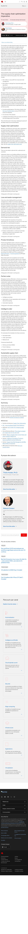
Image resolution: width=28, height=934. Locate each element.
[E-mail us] (12, 35)
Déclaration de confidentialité (6, 869)
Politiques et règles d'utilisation (6, 871)
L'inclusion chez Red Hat (5, 861)
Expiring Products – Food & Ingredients (10, 253)
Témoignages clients (5, 835)
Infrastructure (9, 728)
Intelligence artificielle (11, 640)
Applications (8, 749)
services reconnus (4, 827)
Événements (3, 858)
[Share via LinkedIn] (8, 35)
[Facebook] (8, 797)
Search (24, 534)
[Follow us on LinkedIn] (4, 477)
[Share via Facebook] (6, 35)
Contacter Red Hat (4, 859)
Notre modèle (4, 833)
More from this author (9, 489)
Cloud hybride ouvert (11, 662)
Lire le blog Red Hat (18, 859)
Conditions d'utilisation (19, 869)
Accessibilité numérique (19, 871)
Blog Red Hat (4, 6)
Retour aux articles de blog (7, 42)
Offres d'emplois (17, 838)
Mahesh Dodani (8, 28)
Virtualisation (9, 768)
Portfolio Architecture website (17, 417)
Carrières (16, 856)
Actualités (3, 840)
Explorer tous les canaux (9, 604)
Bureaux (16, 858)
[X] (11, 797)
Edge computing (10, 706)
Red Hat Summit (4, 862)
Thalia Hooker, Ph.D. (9, 23)
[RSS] (25, 35)
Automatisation (9, 617)
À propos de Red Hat (4, 856)
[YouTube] (5, 797)
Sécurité (7, 684)
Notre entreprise (4, 830)
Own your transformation (8, 111)
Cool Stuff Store (18, 861)
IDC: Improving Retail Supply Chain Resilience (13, 425)
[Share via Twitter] (10, 35)
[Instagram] (14, 797)
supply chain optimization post (15, 144)
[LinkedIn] (2, 797)
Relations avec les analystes (6, 837)
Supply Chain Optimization (19, 423)
